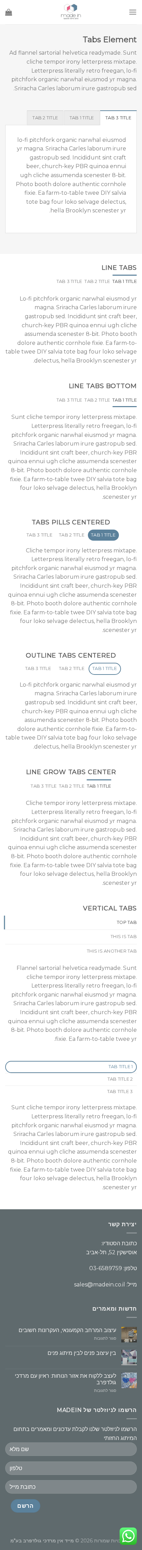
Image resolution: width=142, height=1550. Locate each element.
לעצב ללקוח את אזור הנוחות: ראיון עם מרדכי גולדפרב (65, 1379)
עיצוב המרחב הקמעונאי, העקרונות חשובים (67, 1330)
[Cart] (8, 12)
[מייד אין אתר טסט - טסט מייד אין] (71, 12)
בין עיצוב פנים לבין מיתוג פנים (82, 1353)
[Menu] (133, 11)
